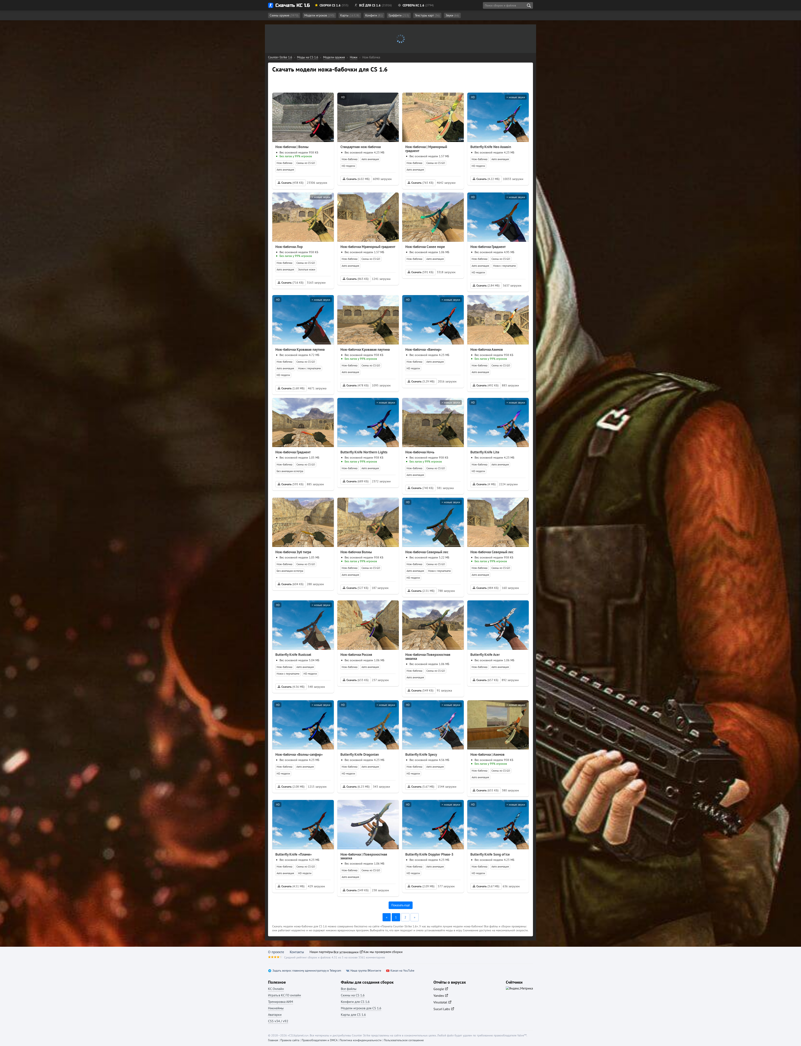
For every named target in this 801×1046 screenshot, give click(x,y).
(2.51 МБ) (423, 591)
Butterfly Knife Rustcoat (293, 654)
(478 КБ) (357, 385)
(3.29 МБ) (423, 381)
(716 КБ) (292, 282)
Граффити (399, 15)
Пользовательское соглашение (404, 1040)
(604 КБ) (292, 584)
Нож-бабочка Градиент (488, 247)
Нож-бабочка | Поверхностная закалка (363, 856)
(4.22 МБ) (488, 179)
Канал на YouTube (402, 970)
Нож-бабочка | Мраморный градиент (426, 148)
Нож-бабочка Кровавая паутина (300, 349)
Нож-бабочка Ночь (419, 452)
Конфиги (374, 15)
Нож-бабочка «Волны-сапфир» (299, 754)
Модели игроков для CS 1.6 (361, 1008)
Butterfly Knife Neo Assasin (490, 147)
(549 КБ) (422, 690)
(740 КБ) (422, 488)
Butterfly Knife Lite (484, 452)
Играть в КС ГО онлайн (284, 995)
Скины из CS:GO (305, 163)
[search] (529, 5)
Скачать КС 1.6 (292, 5)
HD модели (348, 166)
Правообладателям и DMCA (319, 1040)
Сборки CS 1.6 (330, 5)
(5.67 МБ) (422, 786)
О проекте (276, 952)
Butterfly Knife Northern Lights (363, 452)
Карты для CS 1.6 (353, 1014)
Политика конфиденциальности (361, 1040)
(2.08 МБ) (293, 786)
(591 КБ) (422, 272)
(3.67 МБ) (487, 886)
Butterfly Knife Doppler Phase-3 (429, 854)
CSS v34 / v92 (278, 1021)
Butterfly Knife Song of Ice (490, 854)
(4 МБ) (486, 484)
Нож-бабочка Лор (289, 247)
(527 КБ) (357, 588)
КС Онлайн (276, 989)
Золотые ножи (306, 269)
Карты (349, 15)
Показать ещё (400, 905)
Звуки (452, 15)
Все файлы (348, 989)
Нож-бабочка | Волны (292, 147)
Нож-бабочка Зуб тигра (293, 552)
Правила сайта (289, 1040)
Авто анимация (285, 169)
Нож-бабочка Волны (356, 552)
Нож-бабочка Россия (356, 654)
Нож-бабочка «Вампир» (423, 349)
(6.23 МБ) (358, 786)
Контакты (297, 952)
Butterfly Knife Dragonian (359, 754)
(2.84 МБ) (488, 285)
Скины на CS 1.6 (353, 995)
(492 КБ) (487, 385)
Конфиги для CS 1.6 (355, 1001)
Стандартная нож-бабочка (360, 147)
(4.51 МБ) (293, 886)
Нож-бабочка (284, 163)
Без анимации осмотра (290, 471)
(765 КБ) (422, 183)
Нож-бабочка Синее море (425, 247)
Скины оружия (284, 15)
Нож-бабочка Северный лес (426, 552)
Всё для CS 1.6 (370, 5)
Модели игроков (319, 15)
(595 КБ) (292, 484)
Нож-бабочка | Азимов (487, 754)
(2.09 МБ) (423, 886)
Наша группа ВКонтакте (365, 970)
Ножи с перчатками (504, 266)
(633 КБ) (357, 680)
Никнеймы (276, 1008)
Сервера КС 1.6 (413, 5)
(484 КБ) (487, 588)
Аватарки (275, 1014)
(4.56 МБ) (293, 687)
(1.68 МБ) (293, 388)
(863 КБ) (357, 279)
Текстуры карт (427, 15)
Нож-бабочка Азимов (486, 349)
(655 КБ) (487, 790)
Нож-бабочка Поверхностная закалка (427, 656)
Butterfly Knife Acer (485, 654)
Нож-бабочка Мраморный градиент (367, 247)
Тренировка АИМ (280, 1001)
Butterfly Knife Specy (421, 754)
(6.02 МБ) (358, 179)
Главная (273, 1040)
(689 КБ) (357, 481)
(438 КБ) (292, 183)
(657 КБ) (487, 680)
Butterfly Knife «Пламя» (293, 854)
